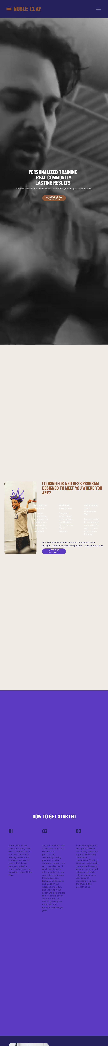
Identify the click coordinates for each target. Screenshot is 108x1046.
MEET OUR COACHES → (54, 551)
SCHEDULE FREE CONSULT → (54, 198)
